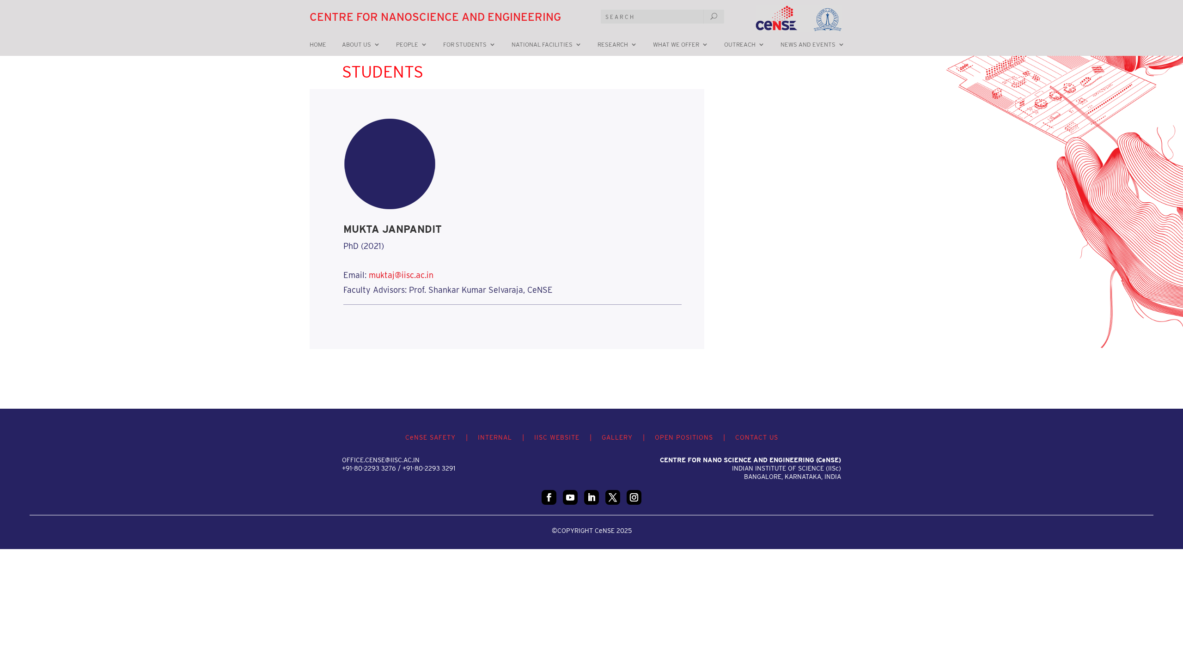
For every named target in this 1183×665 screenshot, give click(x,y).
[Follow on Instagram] (634, 497)
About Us (356, 45)
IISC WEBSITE (556, 437)
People (407, 45)
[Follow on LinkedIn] (591, 497)
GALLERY (617, 437)
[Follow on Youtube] (570, 497)
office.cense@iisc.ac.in (381, 460)
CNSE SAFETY (430, 437)
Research (613, 45)
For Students (465, 45)
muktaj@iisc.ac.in (401, 275)
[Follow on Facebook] (549, 497)
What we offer (676, 45)
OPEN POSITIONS (684, 437)
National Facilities (542, 45)
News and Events (808, 45)
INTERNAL (495, 437)
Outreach (740, 45)
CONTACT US (756, 437)
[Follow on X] (612, 497)
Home (318, 45)
